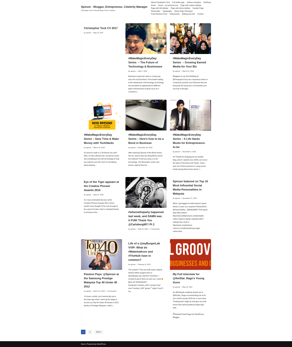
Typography (167, 11)
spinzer (88, 33)
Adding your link (188, 14)
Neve (83, 344)
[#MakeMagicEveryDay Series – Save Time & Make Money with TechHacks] (101, 115)
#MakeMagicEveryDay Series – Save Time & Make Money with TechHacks (101, 138)
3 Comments (111, 291)
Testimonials (174, 14)
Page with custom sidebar (190, 5)
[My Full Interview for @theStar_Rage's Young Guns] (190, 254)
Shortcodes (155, 11)
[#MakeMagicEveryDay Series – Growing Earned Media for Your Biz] (190, 38)
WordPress (101, 344)
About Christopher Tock (160, 2)
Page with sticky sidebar (180, 8)
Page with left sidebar (159, 8)
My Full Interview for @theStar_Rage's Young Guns (188, 278)
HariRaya (207, 2)
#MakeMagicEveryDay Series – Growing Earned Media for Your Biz (189, 62)
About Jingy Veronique (183, 11)
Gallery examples (194, 2)
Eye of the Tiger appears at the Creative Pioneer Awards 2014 (101, 186)
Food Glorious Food (159, 14)
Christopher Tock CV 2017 (101, 28)
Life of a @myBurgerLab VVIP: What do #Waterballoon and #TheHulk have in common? (144, 251)
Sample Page (198, 8)
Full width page (178, 2)
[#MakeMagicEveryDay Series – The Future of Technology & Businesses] (146, 38)
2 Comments (155, 229)
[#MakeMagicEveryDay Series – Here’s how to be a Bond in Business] (146, 115)
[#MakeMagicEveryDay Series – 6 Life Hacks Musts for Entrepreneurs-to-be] (190, 115)
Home (153, 5)
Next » (98, 332)
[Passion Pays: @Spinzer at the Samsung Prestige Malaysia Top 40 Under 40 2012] (101, 254)
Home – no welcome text (168, 5)
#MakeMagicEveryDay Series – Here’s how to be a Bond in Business (146, 138)
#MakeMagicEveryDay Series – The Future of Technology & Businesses (145, 62)
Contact (200, 14)
